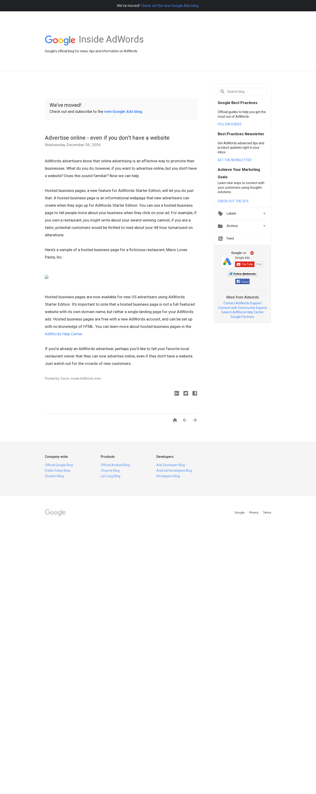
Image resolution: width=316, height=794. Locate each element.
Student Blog (54, 476)
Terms (267, 512)
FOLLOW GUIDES (230, 124)
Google (240, 512)
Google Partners (242, 317)
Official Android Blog (115, 465)
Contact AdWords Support (242, 303)
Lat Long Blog (110, 476)
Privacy (254, 512)
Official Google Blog (59, 465)
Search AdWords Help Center (242, 312)
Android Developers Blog (174, 470)
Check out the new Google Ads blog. (170, 5)
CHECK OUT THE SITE (233, 201)
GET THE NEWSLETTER (234, 160)
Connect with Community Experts (242, 308)
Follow (245, 281)
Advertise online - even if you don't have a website (107, 138)
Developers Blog (168, 476)
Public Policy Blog (57, 470)
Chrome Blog (110, 470)
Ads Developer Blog (170, 465)
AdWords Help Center (63, 334)
